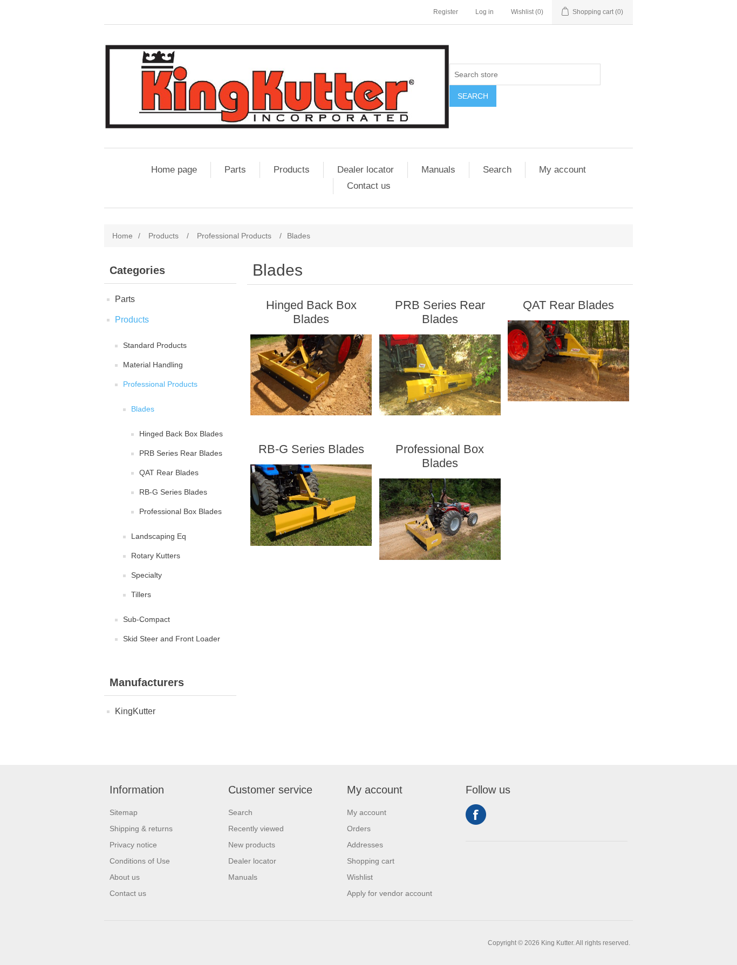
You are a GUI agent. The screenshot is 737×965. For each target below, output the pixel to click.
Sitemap (124, 812)
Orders (359, 828)
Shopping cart (370, 861)
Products (292, 170)
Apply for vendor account (389, 893)
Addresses (365, 844)
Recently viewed (256, 828)
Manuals (438, 170)
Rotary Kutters (155, 555)
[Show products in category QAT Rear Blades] (568, 360)
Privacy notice (133, 844)
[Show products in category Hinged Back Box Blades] (311, 374)
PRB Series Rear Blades (180, 453)
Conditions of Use (140, 861)
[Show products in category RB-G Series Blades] (311, 504)
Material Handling (153, 364)
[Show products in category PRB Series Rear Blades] (440, 374)
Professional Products (160, 384)
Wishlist (360, 877)
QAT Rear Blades (169, 472)
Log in (484, 12)
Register (445, 12)
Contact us (369, 186)
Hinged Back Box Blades (181, 433)
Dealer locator (365, 170)
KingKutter (135, 711)
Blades (142, 409)
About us (125, 877)
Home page (174, 170)
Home (122, 235)
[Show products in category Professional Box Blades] (440, 518)
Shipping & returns (141, 828)
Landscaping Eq (158, 536)
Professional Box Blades (180, 511)
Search (473, 96)
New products (251, 844)
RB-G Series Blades (173, 492)
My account (562, 170)
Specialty (146, 575)
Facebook (476, 814)
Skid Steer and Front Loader (171, 638)
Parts (235, 170)
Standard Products (155, 345)
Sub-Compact (146, 619)
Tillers (141, 594)
